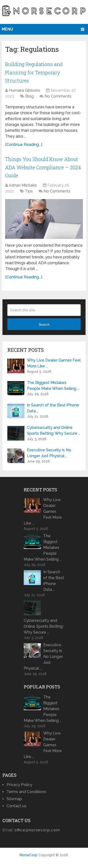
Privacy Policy (19, 784)
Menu (7, 29)
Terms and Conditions (26, 791)
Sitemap (14, 798)
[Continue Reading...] (23, 144)
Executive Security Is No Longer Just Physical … (49, 453)
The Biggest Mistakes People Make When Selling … (53, 385)
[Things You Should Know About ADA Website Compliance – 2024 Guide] (44, 219)
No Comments (57, 96)
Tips (29, 191)
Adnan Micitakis (23, 185)
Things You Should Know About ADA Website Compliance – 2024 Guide (43, 167)
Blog (29, 96)
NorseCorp (28, 855)
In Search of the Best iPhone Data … (53, 408)
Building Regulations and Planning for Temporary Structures (34, 72)
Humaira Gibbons (24, 90)
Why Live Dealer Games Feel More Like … (54, 363)
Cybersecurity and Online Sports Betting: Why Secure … (53, 430)
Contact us (16, 806)
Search (44, 324)
